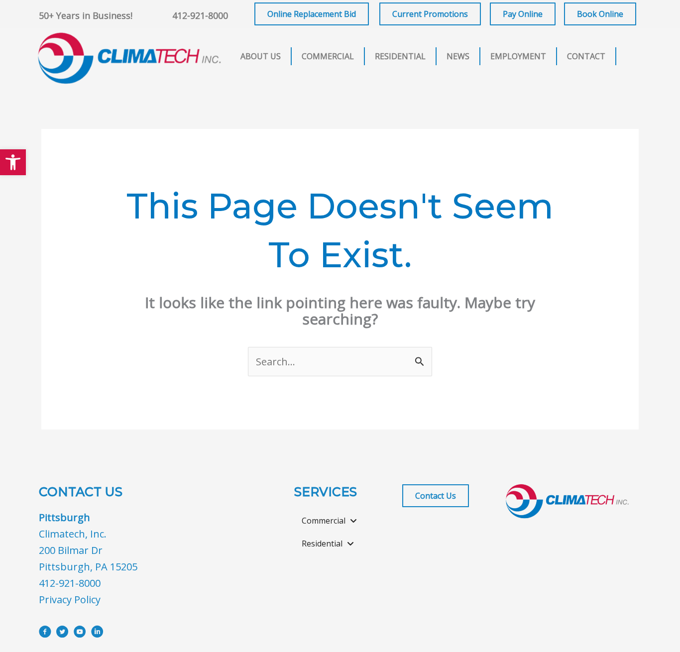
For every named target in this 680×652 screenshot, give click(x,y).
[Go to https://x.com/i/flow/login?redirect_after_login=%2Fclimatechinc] (62, 633)
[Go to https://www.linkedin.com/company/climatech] (97, 633)
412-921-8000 (200, 15)
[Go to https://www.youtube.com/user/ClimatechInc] (80, 633)
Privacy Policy (70, 599)
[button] (13, 162)
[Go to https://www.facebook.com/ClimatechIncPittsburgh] (45, 633)
